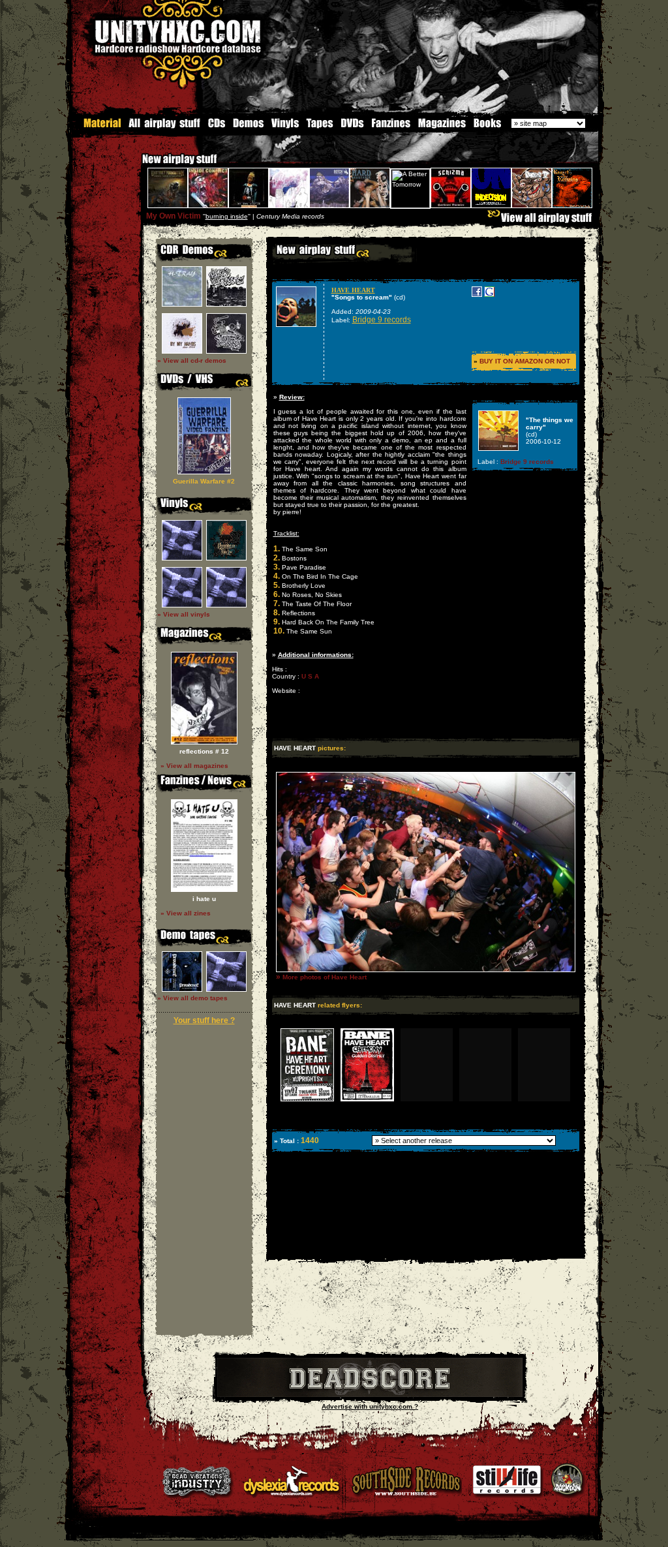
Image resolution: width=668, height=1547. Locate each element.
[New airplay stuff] (136, 165)
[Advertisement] (424, 1249)
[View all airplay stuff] (543, 220)
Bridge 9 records (381, 319)
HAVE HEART (353, 290)
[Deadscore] (370, 1394)
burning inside (226, 216)
